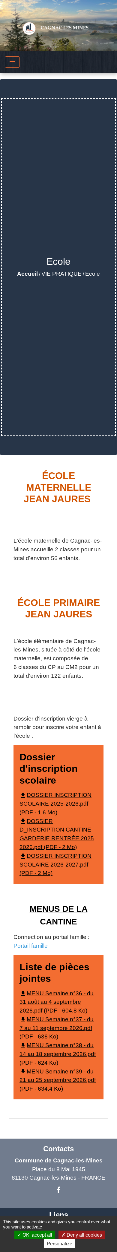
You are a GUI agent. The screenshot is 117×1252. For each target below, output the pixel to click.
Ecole (92, 274)
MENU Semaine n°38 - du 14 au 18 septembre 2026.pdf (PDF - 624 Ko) (58, 1054)
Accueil (27, 274)
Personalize (59, 1243)
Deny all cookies (83, 1235)
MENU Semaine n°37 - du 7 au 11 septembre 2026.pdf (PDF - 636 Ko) (57, 1028)
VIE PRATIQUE (61, 274)
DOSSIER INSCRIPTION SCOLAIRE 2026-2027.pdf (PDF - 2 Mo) (56, 864)
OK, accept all (36, 1235)
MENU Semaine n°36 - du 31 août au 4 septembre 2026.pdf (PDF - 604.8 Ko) (57, 1002)
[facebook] (58, 1190)
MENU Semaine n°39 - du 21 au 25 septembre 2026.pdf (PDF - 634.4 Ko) (58, 1080)
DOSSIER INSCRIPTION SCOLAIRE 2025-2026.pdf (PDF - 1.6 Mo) (56, 804)
